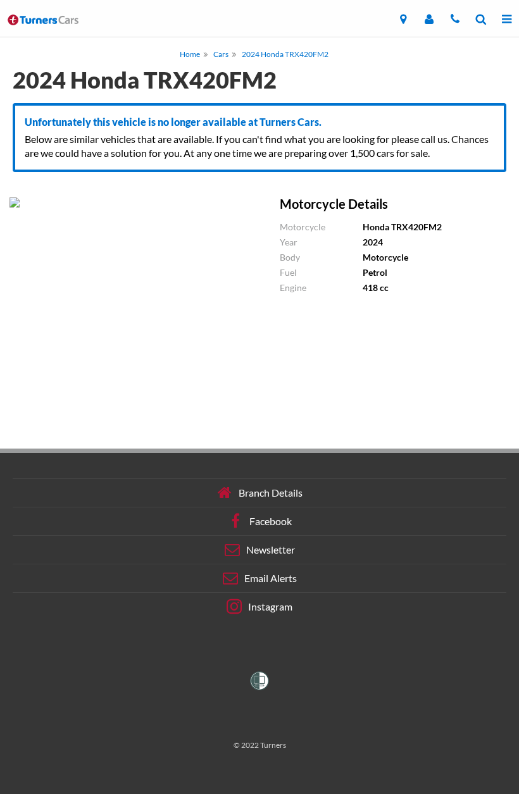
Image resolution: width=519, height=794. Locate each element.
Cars (220, 54)
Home (190, 54)
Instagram (270, 606)
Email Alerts (270, 578)
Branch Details (271, 493)
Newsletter (270, 549)
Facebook (270, 521)
